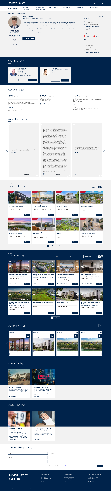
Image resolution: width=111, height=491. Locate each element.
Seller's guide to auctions (15, 430)
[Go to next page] (60, 246)
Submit (100, 466)
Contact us (43, 483)
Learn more (36, 396)
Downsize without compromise (64, 302)
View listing (19, 354)
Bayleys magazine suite (93, 480)
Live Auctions (91, 481)
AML (65, 483)
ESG (65, 481)
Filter (71, 255)
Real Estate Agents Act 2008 (70, 480)
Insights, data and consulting (94, 477)
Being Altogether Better (46, 478)
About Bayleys (15, 387)
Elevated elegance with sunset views (18, 274)
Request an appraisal (29, 38)
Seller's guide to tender (42, 429)
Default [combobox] (94, 187)
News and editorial (92, 478)
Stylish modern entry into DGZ (88, 274)
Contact (32, 79)
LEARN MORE (12, 396)
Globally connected (41, 387)
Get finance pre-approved (93, 483)
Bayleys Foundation (45, 480)
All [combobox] (71, 256)
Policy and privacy (68, 478)
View (26, 214)
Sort (93, 185)
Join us (42, 481)
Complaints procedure (69, 477)
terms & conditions (63, 465)
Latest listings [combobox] (88, 256)
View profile (22, 79)
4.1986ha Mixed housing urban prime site (43, 302)
